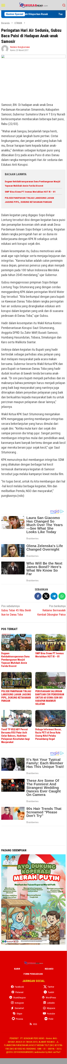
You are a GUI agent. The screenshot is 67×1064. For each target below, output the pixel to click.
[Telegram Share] (54, 596)
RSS (35, 1024)
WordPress (51, 997)
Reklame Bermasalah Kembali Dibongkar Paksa (51, 610)
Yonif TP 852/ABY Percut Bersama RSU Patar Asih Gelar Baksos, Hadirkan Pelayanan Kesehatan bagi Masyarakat (15, 736)
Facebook (19, 986)
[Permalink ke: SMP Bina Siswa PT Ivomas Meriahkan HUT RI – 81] (50, 642)
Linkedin (51, 1003)
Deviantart (19, 1008)
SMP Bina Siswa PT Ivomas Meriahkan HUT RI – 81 (30, 191)
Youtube (51, 1013)
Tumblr (51, 992)
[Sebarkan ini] (38, 596)
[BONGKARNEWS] (33, 5)
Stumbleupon (19, 997)
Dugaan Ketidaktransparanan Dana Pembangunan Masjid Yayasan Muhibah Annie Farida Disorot (15, 659)
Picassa (19, 1019)
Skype (19, 1013)
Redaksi (49, 968)
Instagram (19, 1003)
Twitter (51, 986)
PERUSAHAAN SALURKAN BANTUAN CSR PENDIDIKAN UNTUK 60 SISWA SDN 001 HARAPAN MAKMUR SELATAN (49, 697)
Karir (17, 968)
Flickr (50, 1019)
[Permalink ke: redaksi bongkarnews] (4, 48)
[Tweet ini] (46, 596)
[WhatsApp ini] (62, 596)
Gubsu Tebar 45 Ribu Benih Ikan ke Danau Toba (16, 610)
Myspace (51, 1008)
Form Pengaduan (33, 974)
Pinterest (19, 992)
